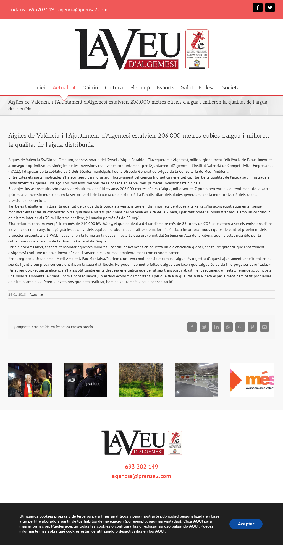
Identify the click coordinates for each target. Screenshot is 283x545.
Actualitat (36, 294)
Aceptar (246, 524)
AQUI (198, 521)
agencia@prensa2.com (83, 9)
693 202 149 (141, 467)
